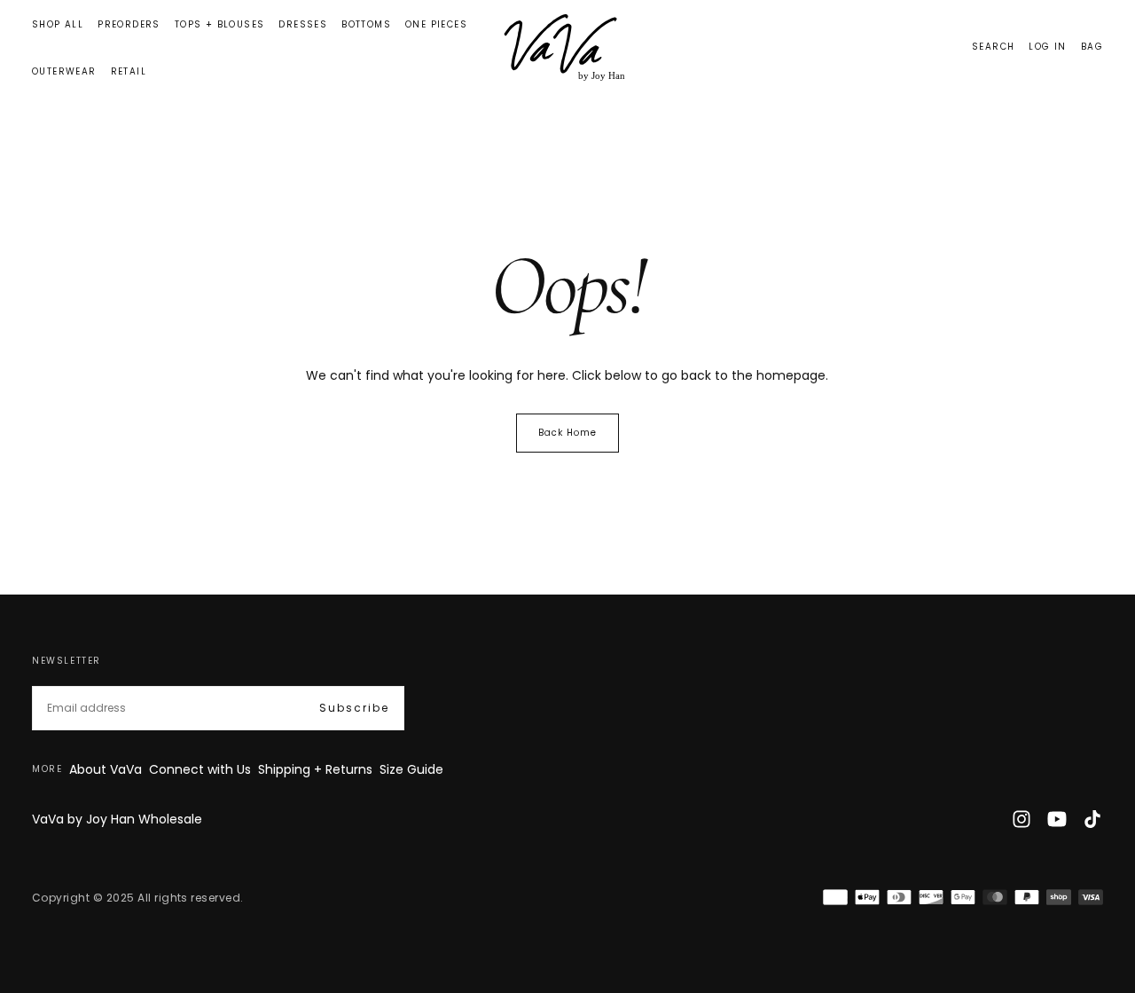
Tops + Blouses (220, 24)
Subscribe (354, 707)
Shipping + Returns (315, 769)
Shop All (57, 24)
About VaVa (105, 769)
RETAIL (128, 71)
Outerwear (64, 71)
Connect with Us (200, 769)
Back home (567, 432)
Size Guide (411, 769)
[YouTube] (1057, 819)
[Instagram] (1021, 819)
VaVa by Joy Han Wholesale (117, 819)
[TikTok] (1092, 819)
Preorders (129, 24)
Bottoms (366, 24)
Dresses (302, 24)
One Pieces (436, 24)
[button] (993, 47)
